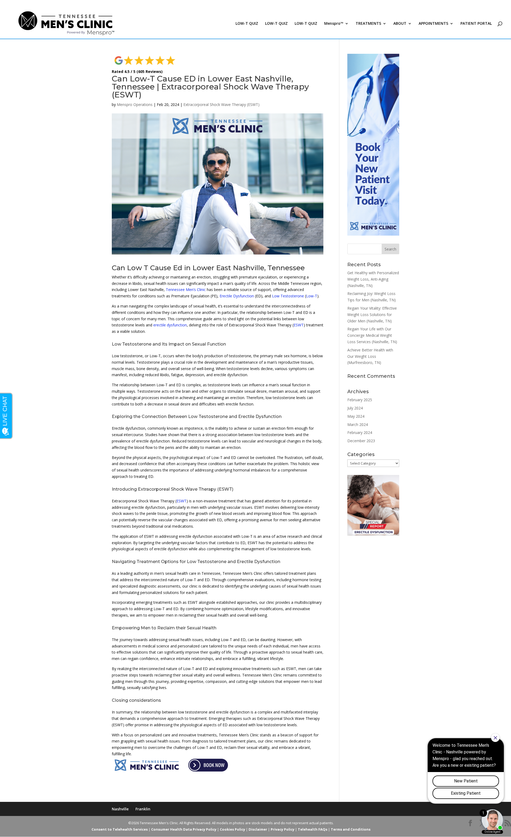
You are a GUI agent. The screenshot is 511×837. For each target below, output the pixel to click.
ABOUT (399, 24)
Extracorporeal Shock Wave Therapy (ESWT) (221, 104)
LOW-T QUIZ (247, 24)
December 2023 (361, 440)
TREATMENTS (368, 24)
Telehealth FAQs (312, 829)
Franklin (142, 808)
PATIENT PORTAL (476, 24)
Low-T (311, 295)
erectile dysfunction (170, 324)
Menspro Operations (135, 104)
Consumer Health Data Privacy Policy (183, 829)
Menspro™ (333, 24)
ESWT (299, 324)
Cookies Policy (232, 829)
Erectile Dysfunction (237, 295)
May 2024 (355, 416)
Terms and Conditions (350, 829)
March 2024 (357, 424)
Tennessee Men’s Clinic (186, 289)
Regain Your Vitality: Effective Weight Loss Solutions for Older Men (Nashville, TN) (372, 314)
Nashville (120, 808)
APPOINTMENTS (433, 24)
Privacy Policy (282, 829)
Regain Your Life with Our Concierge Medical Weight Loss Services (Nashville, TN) (372, 335)
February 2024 (359, 432)
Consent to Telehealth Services (120, 829)
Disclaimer (258, 829)
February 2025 (359, 399)
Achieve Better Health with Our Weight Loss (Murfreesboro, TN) (370, 356)
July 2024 (355, 408)
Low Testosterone (288, 295)
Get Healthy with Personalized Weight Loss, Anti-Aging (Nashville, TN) (373, 279)
